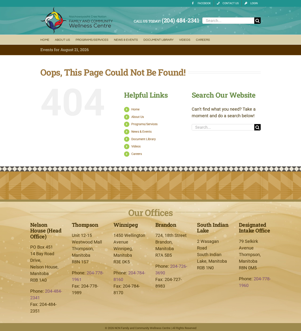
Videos (136, 146)
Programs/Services (144, 124)
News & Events (141, 131)
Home (135, 109)
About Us (137, 117)
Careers (136, 154)
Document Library (143, 139)
